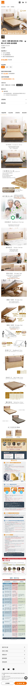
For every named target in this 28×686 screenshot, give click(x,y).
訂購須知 (17, 112)
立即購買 (7, 683)
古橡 (7, 67)
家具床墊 (3, 7)
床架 (8, 7)
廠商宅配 (6, 91)
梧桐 (3, 67)
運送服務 (24, 112)
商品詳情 (3, 112)
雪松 (11, 67)
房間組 (12, 7)
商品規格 (10, 112)
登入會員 (6, 73)
